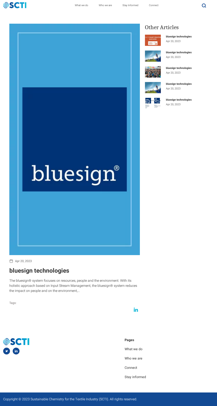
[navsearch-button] (204, 5)
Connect (154, 5)
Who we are (105, 5)
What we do (81, 5)
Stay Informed (130, 5)
